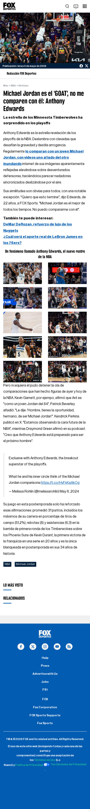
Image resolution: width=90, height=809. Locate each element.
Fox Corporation (45, 707)
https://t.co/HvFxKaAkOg (60, 482)
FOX (45, 699)
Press (45, 665)
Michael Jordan (25, 564)
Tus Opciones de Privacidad (68, 764)
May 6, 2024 (69, 491)
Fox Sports (45, 723)
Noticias (23, 85)
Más (5, 85)
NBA (13, 85)
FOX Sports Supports (45, 715)
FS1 (45, 689)
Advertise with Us (45, 673)
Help (45, 657)
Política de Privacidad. (29, 765)
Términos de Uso (44, 760)
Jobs (45, 681)
